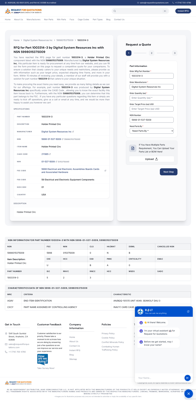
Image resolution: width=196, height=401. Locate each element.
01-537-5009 (48, 161)
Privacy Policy (108, 333)
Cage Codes (83, 19)
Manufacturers (33, 19)
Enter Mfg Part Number (140, 71)
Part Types (98, 19)
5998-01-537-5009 (51, 139)
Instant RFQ (183, 11)
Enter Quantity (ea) (138, 93)
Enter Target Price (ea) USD (142, 104)
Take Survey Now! (46, 368)
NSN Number (135, 115)
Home (7, 19)
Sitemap (73, 359)
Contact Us (119, 19)
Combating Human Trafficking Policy (110, 348)
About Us (18, 19)
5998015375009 (65, 40)
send (187, 378)
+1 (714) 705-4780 (183, 3)
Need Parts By (136, 126)
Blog (108, 19)
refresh (188, 311)
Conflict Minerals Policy (113, 342)
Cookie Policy (108, 337)
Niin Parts (61, 19)
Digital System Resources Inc (38, 40)
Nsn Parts (48, 19)
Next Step (169, 171)
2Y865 (44, 154)
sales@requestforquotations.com (154, 3)
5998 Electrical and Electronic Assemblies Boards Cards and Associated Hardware (70, 170)
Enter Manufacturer (139, 82)
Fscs (72, 19)
